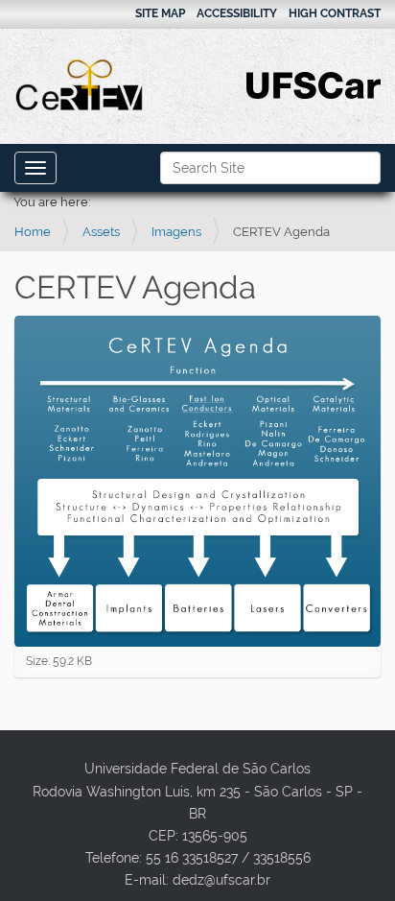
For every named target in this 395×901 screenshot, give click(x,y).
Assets (101, 232)
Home (32, 232)
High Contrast (335, 13)
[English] (80, 85)
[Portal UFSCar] (313, 83)
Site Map (160, 13)
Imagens (176, 232)
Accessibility (237, 13)
